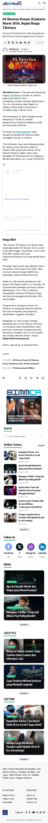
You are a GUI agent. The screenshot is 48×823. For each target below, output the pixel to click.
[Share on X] (13, 43)
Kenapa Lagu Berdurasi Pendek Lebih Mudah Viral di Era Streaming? (31, 517)
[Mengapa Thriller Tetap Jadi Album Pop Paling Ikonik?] (10, 479)
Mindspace (12, 716)
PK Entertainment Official (23, 368)
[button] (39, 3)
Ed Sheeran (16, 95)
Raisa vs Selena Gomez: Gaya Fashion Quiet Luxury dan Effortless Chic (23, 654)
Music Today (9, 13)
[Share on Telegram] (24, 43)
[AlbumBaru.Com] (12, 3)
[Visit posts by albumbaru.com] (5, 50)
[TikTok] (40, 812)
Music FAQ (12, 582)
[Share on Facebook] (9, 43)
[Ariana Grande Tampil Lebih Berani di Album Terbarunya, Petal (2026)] (10, 504)
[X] (19, 550)
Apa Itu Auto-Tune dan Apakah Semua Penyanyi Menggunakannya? (29, 490)
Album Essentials (15, 607)
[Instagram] (31, 550)
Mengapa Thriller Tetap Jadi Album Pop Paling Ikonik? (22, 614)
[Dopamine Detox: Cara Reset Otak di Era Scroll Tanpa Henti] (10, 455)
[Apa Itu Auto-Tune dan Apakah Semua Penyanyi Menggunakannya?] (10, 490)
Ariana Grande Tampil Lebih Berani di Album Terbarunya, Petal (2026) (31, 504)
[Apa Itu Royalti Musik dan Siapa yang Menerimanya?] (10, 469)
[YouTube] (33, 812)
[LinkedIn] (42, 550)
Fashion (11, 646)
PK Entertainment (22, 132)
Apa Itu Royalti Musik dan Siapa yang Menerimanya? (21, 588)
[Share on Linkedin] (21, 43)
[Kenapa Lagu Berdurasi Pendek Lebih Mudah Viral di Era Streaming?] (10, 518)
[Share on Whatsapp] (17, 43)
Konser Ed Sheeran (31, 360)
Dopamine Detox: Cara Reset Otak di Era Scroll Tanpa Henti (29, 455)
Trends (11, 738)
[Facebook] (8, 550)
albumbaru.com (14, 49)
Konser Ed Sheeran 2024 (13, 364)
